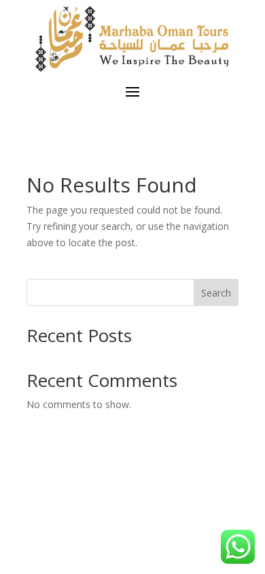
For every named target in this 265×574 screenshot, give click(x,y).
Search (216, 292)
